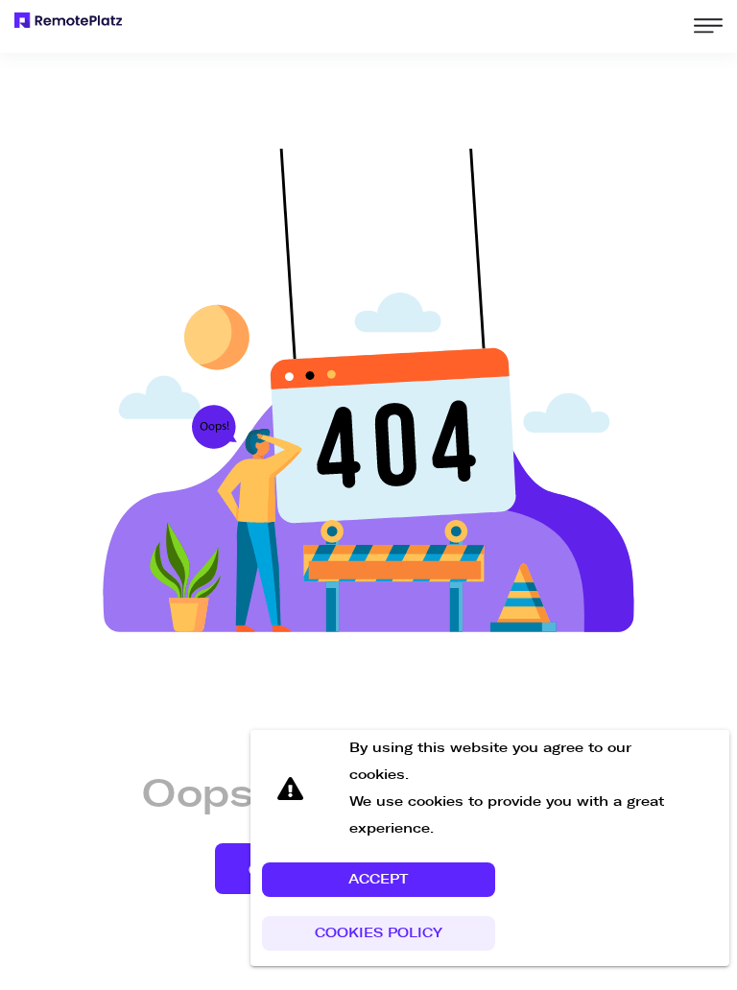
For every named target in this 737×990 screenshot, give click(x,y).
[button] (378, 879)
